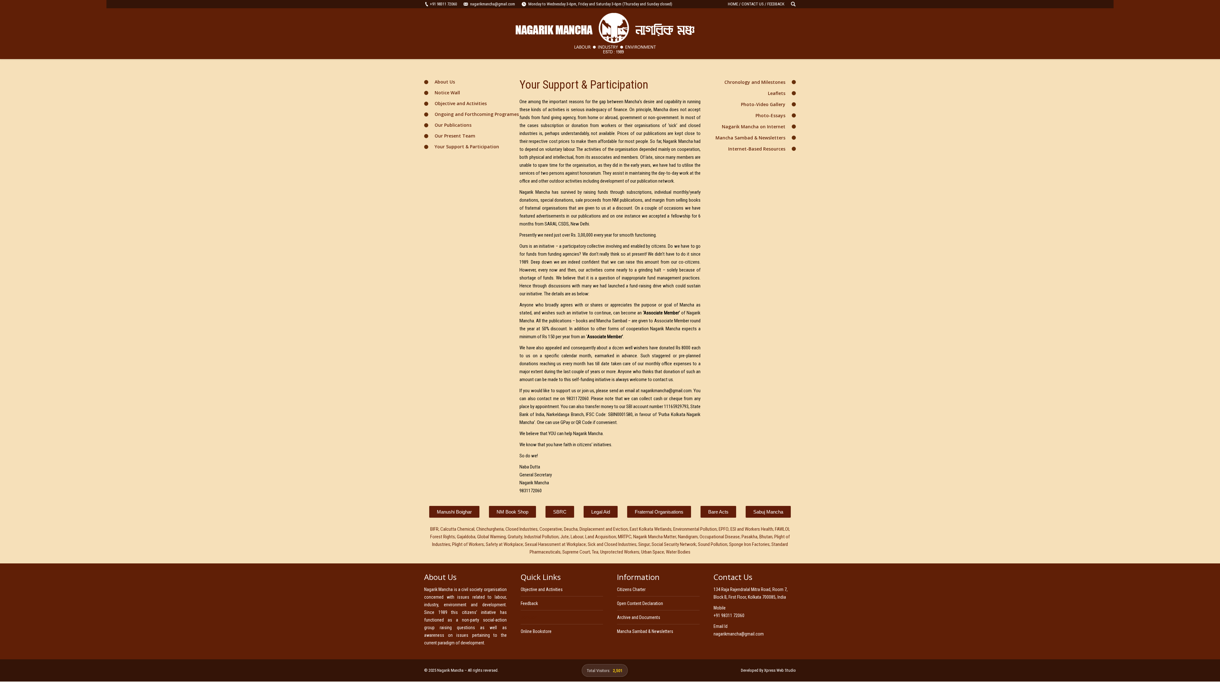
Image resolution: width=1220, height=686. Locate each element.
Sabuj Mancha (768, 511)
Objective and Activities (461, 103)
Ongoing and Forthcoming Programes (477, 114)
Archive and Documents (638, 617)
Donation (529, 617)
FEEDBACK (775, 4)
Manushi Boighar (454, 511)
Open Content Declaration (640, 603)
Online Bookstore (536, 631)
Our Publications (453, 125)
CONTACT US (753, 4)
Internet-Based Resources (756, 149)
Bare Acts (718, 511)
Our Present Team (455, 136)
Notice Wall (447, 93)
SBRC (559, 511)
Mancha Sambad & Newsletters (750, 138)
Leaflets (776, 93)
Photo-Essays (770, 115)
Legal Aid (600, 511)
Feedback (529, 603)
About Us (445, 82)
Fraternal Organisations (659, 511)
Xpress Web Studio (780, 670)
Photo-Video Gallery (763, 104)
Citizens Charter (631, 589)
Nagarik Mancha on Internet (753, 127)
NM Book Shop (512, 511)
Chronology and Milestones (754, 82)
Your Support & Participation (467, 147)
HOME (733, 4)
